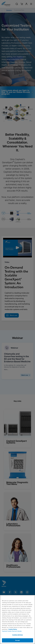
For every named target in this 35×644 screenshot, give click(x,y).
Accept (17, 640)
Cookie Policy (12, 629)
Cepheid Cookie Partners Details (12, 631)
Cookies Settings (17, 635)
